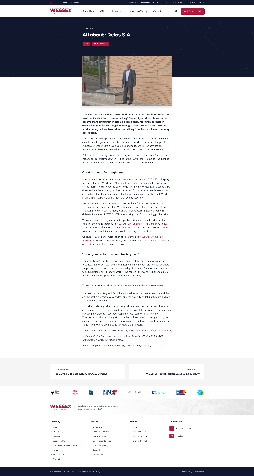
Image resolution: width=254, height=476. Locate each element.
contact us (157, 345)
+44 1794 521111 (58, 3)
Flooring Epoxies (100, 436)
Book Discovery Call (192, 11)
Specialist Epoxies (101, 431)
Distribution (98, 454)
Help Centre (58, 454)
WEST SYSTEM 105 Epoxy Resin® (133, 223)
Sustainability (59, 441)
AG (101, 472)
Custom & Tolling (138, 11)
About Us (87, 11)
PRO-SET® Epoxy (140, 436)
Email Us (75, 3)
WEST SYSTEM (159, 3)
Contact (157, 11)
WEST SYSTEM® (140, 431)
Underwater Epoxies (102, 441)
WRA (102, 11)
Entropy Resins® (140, 441)
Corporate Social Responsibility (67, 445)
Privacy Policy (187, 472)
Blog (86, 44)
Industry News (100, 44)
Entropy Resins (195, 3)
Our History (58, 431)
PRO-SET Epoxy (177, 3)
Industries (117, 11)
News (55, 450)
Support (96, 450)
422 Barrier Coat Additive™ (127, 227)
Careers (56, 436)
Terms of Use (199, 472)
